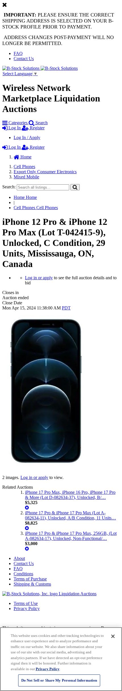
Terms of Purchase (30, 578)
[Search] (75, 187)
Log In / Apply (27, 137)
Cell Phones (24, 166)
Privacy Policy (27, 608)
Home (25, 156)
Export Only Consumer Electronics (45, 171)
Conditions (23, 573)
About (19, 558)
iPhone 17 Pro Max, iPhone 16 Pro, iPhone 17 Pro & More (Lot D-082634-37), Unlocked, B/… (70, 495)
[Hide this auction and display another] (27, 507)
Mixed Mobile (26, 176)
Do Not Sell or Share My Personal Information (59, 680)
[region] (61, 659)
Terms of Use (26, 603)
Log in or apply (39, 277)
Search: (9, 186)
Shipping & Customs (32, 584)
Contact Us (24, 58)
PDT (66, 307)
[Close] (113, 636)
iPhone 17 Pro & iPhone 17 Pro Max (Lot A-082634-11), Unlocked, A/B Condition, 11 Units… (70, 515)
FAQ (18, 53)
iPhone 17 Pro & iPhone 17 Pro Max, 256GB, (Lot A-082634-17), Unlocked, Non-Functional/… (71, 536)
